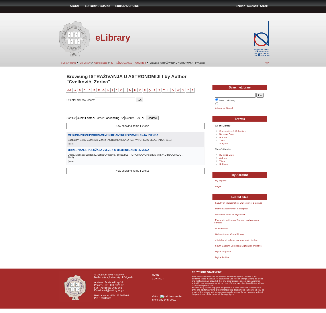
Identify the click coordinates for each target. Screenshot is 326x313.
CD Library (85, 63)
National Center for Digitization (230, 214)
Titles (222, 140)
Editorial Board (97, 6)
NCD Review (221, 228)
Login (266, 62)
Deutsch (252, 6)
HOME (155, 274)
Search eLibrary (227, 100)
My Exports (220, 180)
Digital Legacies (223, 251)
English (240, 6)
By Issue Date (226, 134)
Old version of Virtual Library (229, 234)
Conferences (100, 63)
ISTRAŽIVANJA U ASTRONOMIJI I (128, 63)
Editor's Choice (127, 6)
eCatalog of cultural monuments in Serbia (236, 240)
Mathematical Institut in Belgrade (232, 208)
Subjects (223, 143)
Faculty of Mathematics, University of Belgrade (238, 203)
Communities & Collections (232, 131)
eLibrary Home (68, 63)
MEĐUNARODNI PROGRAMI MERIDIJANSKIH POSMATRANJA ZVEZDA (113, 135)
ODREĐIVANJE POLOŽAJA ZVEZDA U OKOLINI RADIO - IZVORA (108, 150)
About (74, 6)
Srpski (264, 6)
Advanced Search (224, 108)
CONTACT (158, 278)
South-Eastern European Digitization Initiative (238, 246)
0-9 (69, 90)
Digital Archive (222, 257)
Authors (223, 137)
